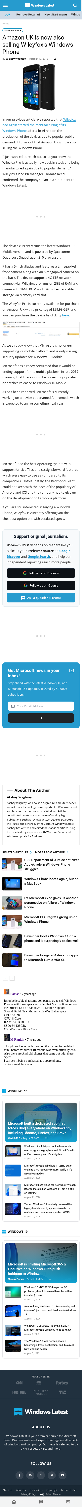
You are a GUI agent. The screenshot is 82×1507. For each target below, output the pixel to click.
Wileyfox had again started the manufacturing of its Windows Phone (39, 125)
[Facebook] (19, 1475)
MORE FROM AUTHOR (50, 852)
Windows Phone (12, 30)
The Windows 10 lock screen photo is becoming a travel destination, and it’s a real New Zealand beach (49, 1345)
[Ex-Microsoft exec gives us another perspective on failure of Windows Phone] (12, 903)
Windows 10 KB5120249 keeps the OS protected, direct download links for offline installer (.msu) (48, 1291)
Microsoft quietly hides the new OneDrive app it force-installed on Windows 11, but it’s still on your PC (50, 1188)
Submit (41, 718)
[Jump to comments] (41, 1502)
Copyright (51, 1490)
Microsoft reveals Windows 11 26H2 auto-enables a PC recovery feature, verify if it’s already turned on (48, 1169)
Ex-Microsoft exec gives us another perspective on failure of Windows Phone (51, 902)
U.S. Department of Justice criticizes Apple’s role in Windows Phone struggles (51, 864)
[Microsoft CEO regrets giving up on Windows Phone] (12, 922)
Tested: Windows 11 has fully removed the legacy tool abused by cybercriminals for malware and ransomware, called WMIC (48, 1208)
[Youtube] (62, 1475)
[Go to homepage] (13, 1502)
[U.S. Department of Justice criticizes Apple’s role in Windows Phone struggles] (12, 864)
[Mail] (30, 1475)
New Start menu (55, 14)
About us (7, 1490)
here (65, 315)
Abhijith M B (14, 1138)
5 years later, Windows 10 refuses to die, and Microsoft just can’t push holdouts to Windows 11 (50, 1310)
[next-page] (12, 978)
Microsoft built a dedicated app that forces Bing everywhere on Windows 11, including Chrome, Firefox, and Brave (39, 1128)
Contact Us (36, 1490)
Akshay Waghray (16, 58)
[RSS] (41, 1475)
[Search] (75, 5)
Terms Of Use (68, 1490)
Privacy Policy (28, 1494)
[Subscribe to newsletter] (68, 1502)
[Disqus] (41, 1036)
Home (5, 23)
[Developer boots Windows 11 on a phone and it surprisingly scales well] (12, 941)
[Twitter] (52, 1475)
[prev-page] (5, 978)
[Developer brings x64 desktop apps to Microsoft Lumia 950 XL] (12, 960)
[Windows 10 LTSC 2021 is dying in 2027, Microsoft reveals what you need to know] (13, 1331)
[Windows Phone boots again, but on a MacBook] (12, 883)
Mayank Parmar (16, 1279)
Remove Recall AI (28, 14)
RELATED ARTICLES (15, 852)
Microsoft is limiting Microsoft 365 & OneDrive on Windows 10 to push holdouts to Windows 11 (37, 1269)
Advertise (21, 1490)
